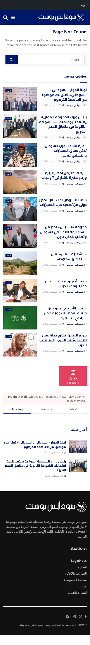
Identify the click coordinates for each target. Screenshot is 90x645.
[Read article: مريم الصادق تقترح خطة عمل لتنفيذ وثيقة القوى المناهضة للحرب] (20, 345)
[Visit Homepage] (60, 17)
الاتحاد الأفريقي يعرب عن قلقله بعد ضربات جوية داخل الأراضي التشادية (65, 313)
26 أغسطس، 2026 (52, 210)
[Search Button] (5, 17)
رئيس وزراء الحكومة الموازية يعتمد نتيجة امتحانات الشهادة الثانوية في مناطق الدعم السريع (63, 124)
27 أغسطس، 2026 (52, 161)
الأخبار (9, 91)
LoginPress (79, 560)
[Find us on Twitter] (80, 616)
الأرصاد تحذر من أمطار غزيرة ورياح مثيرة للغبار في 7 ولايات (64, 175)
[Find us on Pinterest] (74, 616)
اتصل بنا (81, 567)
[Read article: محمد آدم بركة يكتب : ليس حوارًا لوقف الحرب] (20, 290)
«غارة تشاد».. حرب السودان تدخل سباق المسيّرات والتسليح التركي (66, 150)
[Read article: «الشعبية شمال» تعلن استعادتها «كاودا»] (20, 263)
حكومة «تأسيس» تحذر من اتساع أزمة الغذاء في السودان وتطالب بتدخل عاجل (63, 232)
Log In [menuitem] (84, 5)
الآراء (8, 282)
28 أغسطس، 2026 (52, 137)
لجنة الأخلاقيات (77, 592)
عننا (84, 586)
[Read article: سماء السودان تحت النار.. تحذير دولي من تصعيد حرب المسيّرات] (20, 209)
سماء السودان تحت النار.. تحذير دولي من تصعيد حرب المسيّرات (63, 202)
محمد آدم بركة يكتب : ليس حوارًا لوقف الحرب (66, 283)
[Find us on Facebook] (86, 616)
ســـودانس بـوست (75, 105)
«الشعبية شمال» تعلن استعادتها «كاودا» (69, 256)
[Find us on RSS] (67, 616)
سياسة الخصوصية (75, 580)
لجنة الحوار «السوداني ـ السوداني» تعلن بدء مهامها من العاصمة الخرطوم (64, 94)
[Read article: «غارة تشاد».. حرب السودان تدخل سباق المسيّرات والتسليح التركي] (20, 155)
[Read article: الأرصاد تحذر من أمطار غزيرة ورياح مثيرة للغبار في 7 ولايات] (20, 182)
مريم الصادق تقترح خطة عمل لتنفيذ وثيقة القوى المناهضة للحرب (63, 340)
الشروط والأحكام (76, 573)
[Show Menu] (13, 17)
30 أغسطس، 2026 (52, 105)
